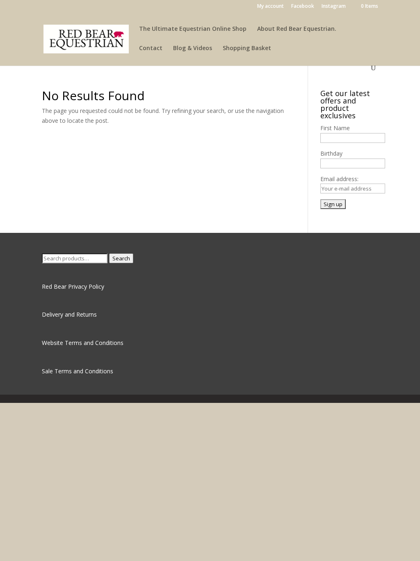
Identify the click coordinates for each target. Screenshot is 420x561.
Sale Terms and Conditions (77, 371)
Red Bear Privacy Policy (73, 286)
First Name (335, 128)
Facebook (302, 6)
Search (121, 258)
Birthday (331, 153)
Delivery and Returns (69, 314)
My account (270, 6)
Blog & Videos (192, 48)
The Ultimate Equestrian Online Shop (193, 29)
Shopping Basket (247, 48)
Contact (150, 48)
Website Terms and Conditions (82, 343)
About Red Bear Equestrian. (296, 29)
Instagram (334, 6)
